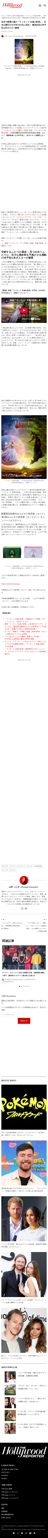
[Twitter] (17, 1533)
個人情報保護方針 (7, 1514)
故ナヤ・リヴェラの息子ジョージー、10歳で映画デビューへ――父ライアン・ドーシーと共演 (24, 1357)
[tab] (19, 986)
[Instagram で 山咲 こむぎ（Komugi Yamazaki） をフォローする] (26, 908)
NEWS (9, 16)
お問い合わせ (6, 1517)
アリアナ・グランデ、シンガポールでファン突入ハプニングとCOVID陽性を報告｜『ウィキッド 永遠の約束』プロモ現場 (26, 644)
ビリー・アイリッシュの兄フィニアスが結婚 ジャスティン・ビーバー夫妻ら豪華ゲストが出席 (24, 1301)
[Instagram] (13, 1533)
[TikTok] (26, 1533)
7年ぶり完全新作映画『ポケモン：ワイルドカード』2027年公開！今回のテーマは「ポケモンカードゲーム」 (22, 1134)
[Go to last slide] (6, 965)
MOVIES (4, 31)
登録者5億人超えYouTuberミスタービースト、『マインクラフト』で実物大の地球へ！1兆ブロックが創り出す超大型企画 (24, 1190)
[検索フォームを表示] (45, 5)
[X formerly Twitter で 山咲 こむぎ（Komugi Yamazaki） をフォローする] (22, 908)
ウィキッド (21, 866)
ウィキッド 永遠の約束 (34, 866)
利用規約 (4, 1511)
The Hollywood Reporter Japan (14, 979)
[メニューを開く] (40, 5)
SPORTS (4, 1478)
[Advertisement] (24, 100)
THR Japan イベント (8, 1495)
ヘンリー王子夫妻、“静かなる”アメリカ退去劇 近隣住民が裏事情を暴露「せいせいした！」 (23, 1245)
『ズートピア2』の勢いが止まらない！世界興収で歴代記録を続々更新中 (11, 924)
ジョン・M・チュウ (25, 212)
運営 (2, 1508)
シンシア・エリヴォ (15, 217)
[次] (42, 965)
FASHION (4, 1475)
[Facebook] (34, 1533)
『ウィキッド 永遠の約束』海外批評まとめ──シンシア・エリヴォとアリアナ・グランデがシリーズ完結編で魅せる (26, 651)
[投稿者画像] (2, 36)
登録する (24, 1021)
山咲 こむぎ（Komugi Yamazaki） (14, 36)
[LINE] (30, 1533)
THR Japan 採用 (6, 1489)
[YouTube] (22, 1533)
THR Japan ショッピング (9, 1498)
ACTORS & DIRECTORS (9, 1469)
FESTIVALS (5, 1472)
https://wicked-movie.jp (10, 584)
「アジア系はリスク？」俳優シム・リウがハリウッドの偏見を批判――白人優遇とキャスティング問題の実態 (36, 925)
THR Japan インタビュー (9, 1492)
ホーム (3, 16)
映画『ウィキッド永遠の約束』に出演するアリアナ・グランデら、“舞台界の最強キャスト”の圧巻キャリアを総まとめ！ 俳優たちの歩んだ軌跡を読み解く (26, 626)
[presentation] (24, 957)
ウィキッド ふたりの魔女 (12, 130)
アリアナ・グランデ (32, 217)
